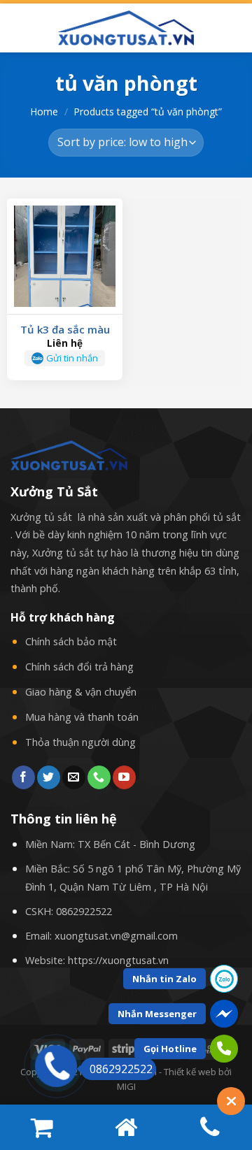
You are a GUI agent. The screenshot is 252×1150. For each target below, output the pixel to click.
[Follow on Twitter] (48, 777)
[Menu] (18, 27)
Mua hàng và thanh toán (82, 717)
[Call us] (99, 777)
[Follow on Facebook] (23, 777)
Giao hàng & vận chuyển (80, 691)
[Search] (236, 28)
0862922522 (84, 911)
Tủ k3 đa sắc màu (65, 329)
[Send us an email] (73, 777)
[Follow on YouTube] (124, 777)
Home (44, 111)
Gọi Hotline (170, 1048)
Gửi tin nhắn (72, 358)
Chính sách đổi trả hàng (79, 666)
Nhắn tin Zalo (164, 978)
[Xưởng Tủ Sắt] (126, 27)
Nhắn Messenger (157, 1013)
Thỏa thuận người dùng (80, 742)
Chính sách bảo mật (71, 641)
